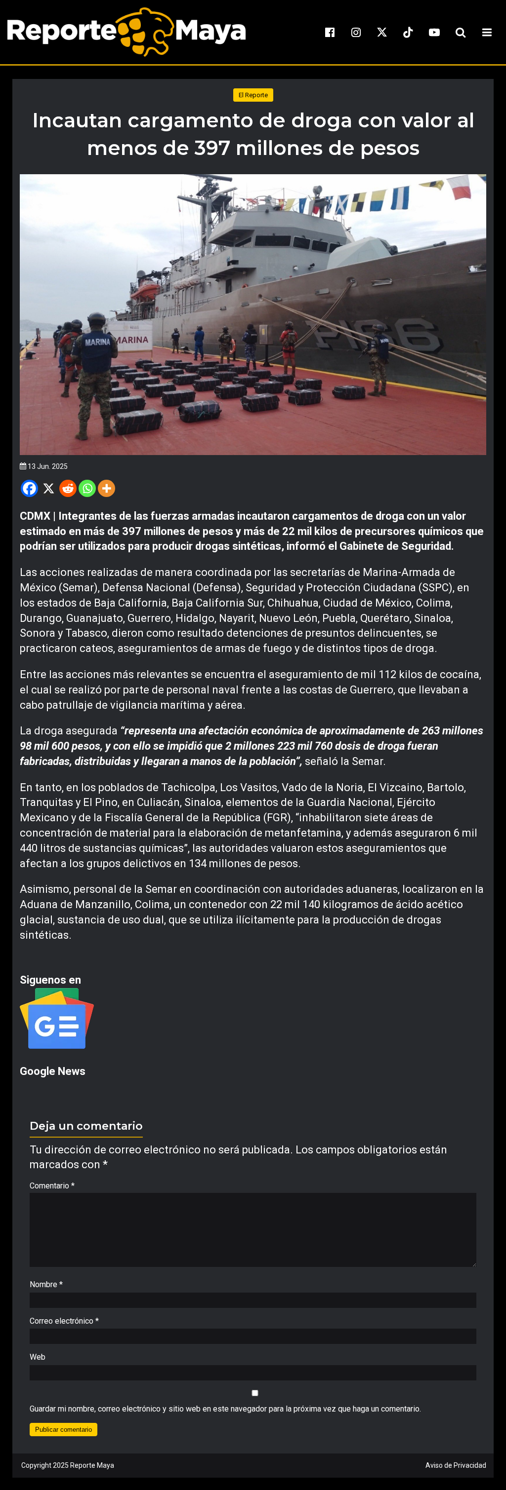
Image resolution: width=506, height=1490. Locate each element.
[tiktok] (408, 32)
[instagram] (356, 32)
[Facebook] (29, 488)
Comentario (52, 1185)
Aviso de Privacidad (455, 1465)
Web (37, 1357)
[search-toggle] (460, 32)
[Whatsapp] (87, 488)
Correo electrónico (64, 1321)
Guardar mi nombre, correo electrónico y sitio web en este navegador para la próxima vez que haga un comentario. (225, 1409)
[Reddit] (68, 488)
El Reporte (253, 95)
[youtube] (434, 32)
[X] (48, 488)
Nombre (46, 1284)
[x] (382, 32)
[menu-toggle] (487, 32)
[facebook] (329, 32)
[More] (106, 488)
